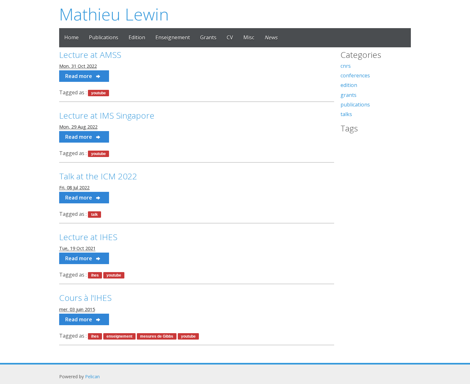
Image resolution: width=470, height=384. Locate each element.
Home (71, 37)
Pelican (92, 376)
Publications (103, 37)
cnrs (346, 65)
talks (346, 114)
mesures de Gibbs (156, 336)
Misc (248, 37)
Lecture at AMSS (90, 54)
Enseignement (172, 37)
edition (349, 85)
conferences (355, 75)
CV (230, 37)
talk (94, 214)
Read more (79, 76)
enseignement (119, 336)
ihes (95, 275)
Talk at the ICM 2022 (98, 176)
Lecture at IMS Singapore (106, 115)
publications (355, 104)
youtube (98, 93)
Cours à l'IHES (85, 297)
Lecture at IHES (88, 237)
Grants (208, 37)
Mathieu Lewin (114, 14)
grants (348, 94)
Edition (137, 37)
